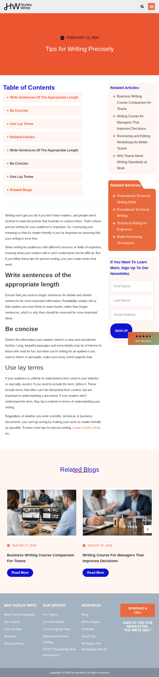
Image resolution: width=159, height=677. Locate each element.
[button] (143, 338)
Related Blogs (21, 190)
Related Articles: (23, 137)
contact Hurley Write (86, 427)
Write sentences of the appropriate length (44, 97)
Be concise (19, 110)
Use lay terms (21, 124)
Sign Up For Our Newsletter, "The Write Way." (138, 626)
